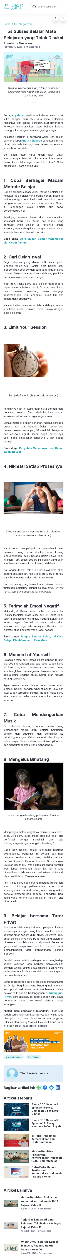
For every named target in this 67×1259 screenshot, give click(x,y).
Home (7, 23)
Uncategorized (23, 23)
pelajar (19, 115)
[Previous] (55, 18)
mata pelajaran (32, 140)
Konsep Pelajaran (14, 1057)
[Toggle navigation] (6, 6)
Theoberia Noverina (18, 43)
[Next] (63, 18)
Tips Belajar (33, 1057)
